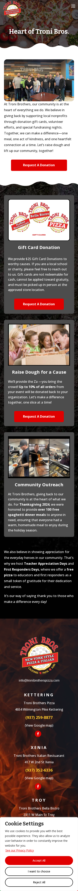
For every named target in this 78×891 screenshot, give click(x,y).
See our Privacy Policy (19, 850)
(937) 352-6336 (39, 770)
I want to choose (39, 871)
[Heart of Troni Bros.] (39, 100)
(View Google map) (39, 725)
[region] (39, 854)
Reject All (39, 882)
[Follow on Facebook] (38, 734)
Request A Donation (39, 165)
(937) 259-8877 (39, 717)
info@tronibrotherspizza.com (39, 680)
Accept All (39, 860)
